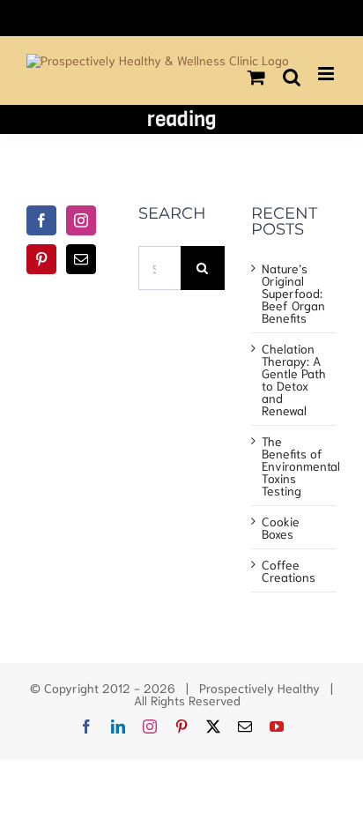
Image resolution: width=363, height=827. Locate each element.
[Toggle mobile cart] (256, 77)
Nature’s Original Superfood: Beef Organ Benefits (293, 293)
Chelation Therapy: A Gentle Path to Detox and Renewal (294, 379)
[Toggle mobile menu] (327, 73)
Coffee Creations (288, 570)
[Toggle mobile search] (291, 77)
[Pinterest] (41, 259)
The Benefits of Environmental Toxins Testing (295, 465)
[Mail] (81, 259)
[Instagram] (81, 220)
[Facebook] (41, 220)
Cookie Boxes (281, 527)
